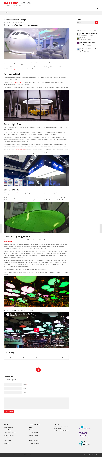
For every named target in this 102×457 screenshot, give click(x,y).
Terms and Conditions (34, 443)
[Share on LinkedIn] (49, 357)
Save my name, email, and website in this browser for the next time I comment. (23, 396)
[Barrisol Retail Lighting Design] (101, 228)
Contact (31, 429)
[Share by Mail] (62, 357)
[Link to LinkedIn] (97, 455)
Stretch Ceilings (7, 440)
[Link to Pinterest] (94, 455)
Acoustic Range (7, 429)
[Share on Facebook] (10, 357)
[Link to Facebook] (87, 455)
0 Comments (16, 22)
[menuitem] (6, 9)
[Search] (97, 9)
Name (25, 384)
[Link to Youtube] (89, 455)
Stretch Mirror (7, 443)
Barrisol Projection (8, 438)
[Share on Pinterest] (36, 357)
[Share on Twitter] (23, 357)
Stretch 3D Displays (8, 427)
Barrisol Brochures (33, 432)
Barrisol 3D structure (18, 193)
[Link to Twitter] (85, 455)
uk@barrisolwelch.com (63, 431)
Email (25, 388)
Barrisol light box (20, 149)
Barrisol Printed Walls (9, 435)
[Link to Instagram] (92, 455)
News (6, 13)
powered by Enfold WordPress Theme (25, 454)
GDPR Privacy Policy (33, 440)
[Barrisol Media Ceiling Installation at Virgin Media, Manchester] (1, 228)
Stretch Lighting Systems (10, 432)
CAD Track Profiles (33, 435)
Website (25, 392)
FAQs (30, 438)
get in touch (18, 69)
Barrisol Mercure (17, 82)
